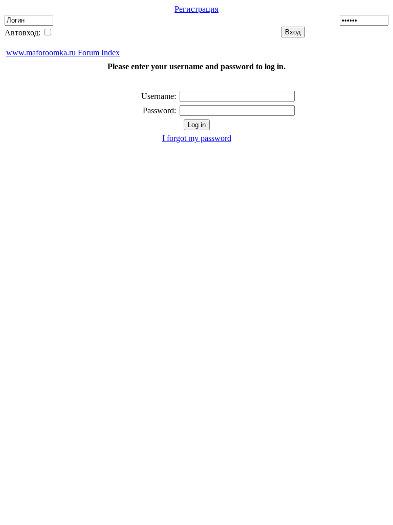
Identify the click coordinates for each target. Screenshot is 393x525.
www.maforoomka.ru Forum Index (63, 52)
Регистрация (196, 9)
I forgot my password (196, 138)
